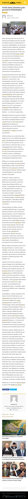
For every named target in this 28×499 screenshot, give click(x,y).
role (5, 151)
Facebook (16, 409)
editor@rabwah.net (11, 496)
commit (4, 122)
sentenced (5, 149)
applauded (18, 195)
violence (13, 130)
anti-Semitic (15, 315)
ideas (18, 94)
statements (18, 222)
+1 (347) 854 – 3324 (21, 496)
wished (4, 202)
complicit (6, 130)
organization (6, 298)
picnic (4, 140)
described (5, 320)
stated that (14, 231)
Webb (17, 220)
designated (5, 107)
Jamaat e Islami (19, 54)
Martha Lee (14, 404)
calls (5, 248)
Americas (5, 12)
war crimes (16, 122)
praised (19, 163)
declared (4, 238)
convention (5, 60)
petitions (22, 305)
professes (5, 77)
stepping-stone (6, 273)
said (12, 225)
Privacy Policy (18, 495)
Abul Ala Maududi (7, 94)
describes (5, 271)
